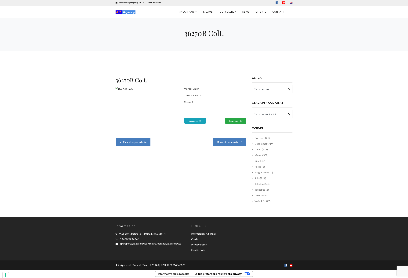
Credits (195, 239)
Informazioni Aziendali (203, 233)
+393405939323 (129, 238)
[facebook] (285, 265)
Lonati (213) (261, 149)
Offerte (260, 11)
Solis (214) (260, 178)
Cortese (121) (262, 137)
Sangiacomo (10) (263, 172)
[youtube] (283, 2)
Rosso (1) (259, 166)
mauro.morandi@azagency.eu (165, 243)
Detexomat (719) (263, 143)
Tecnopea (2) (261, 189)
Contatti (279, 11)
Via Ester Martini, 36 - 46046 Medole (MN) (142, 233)
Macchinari (187, 11)
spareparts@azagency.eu (134, 243)
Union (196, 88)
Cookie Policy (199, 249)
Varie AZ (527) (262, 201)
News (245, 11)
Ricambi (208, 11)
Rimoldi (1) (260, 160)
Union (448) (260, 195)
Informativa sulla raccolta (173, 273)
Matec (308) (261, 155)
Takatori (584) (262, 183)
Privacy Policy (199, 244)
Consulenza (228, 11)
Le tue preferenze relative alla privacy (218, 273)
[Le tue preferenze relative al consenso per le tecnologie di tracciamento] (6, 275)
